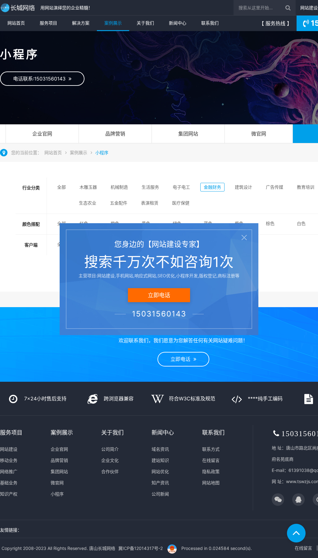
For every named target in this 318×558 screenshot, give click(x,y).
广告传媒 (274, 187)
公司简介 (110, 449)
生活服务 (150, 187)
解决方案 (80, 22)
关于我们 (145, 22)
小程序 (101, 152)
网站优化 (160, 471)
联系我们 (210, 22)
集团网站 (188, 134)
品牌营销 (115, 134)
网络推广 (8, 471)
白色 (301, 223)
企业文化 (110, 460)
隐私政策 (211, 471)
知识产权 (8, 493)
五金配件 (118, 202)
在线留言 (211, 460)
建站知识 (160, 460)
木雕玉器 (88, 187)
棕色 (270, 223)
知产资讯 (160, 482)
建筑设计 (243, 187)
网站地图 (211, 482)
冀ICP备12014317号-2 (140, 548)
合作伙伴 (110, 471)
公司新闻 (160, 493)
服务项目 (48, 22)
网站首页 (16, 22)
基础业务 (8, 482)
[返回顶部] (296, 533)
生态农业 (87, 202)
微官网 (258, 134)
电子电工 (181, 187)
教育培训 (305, 187)
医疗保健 (180, 202)
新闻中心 (177, 22)
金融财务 (212, 187)
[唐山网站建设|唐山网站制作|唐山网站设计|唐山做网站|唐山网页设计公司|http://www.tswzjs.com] (18, 7)
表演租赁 (149, 202)
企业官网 (42, 134)
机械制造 (119, 187)
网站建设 (309, 7)
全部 (61, 187)
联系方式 (211, 449)
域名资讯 (160, 449)
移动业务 (8, 460)
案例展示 (113, 22)
